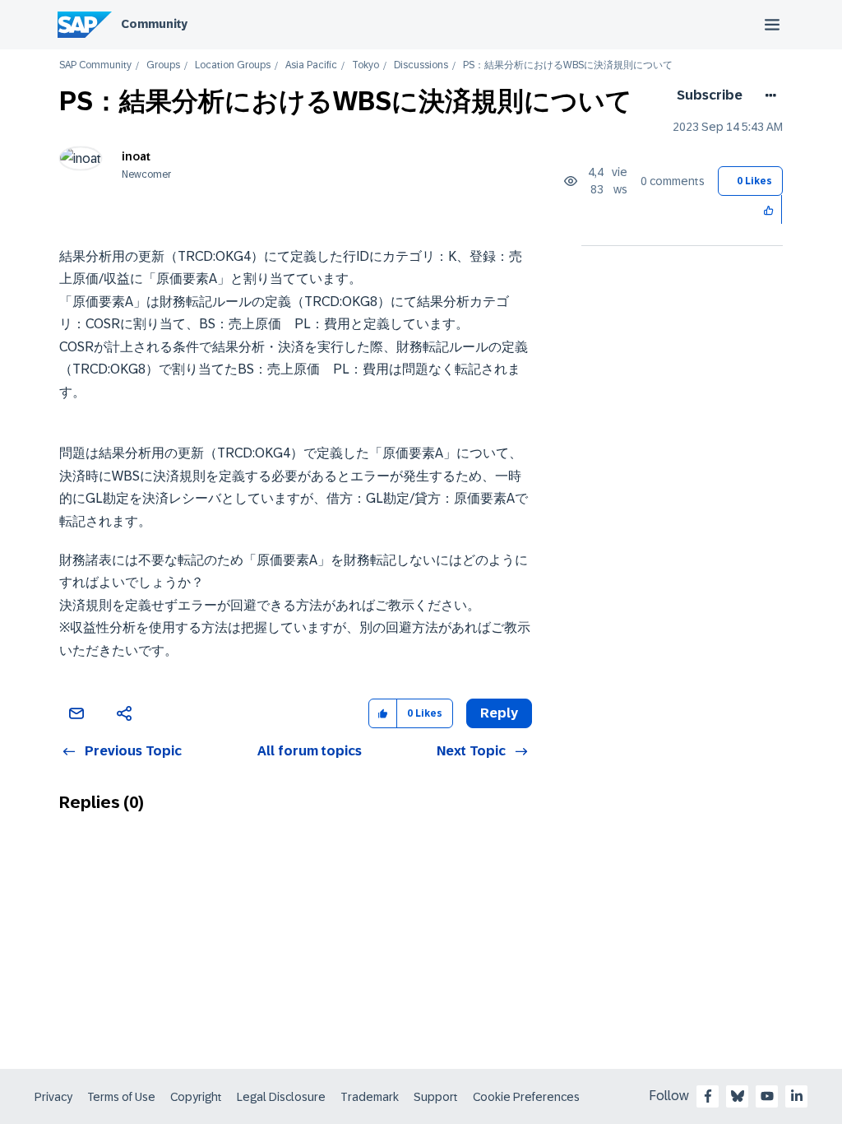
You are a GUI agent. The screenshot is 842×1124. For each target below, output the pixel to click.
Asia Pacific (311, 65)
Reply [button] (499, 713)
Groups (163, 65)
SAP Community (95, 65)
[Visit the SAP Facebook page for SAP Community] (708, 1096)
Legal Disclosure (281, 1096)
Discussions (421, 65)
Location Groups (233, 65)
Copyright (196, 1096)
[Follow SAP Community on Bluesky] (737, 1096)
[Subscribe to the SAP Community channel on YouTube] (767, 1096)
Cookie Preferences (526, 1096)
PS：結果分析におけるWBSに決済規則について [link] (568, 65)
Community (154, 23)
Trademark (369, 1096)
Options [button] (767, 95)
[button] (769, 209)
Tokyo (365, 65)
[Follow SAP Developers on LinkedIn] (796, 1096)
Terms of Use (121, 1096)
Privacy (53, 1096)
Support (436, 1096)
